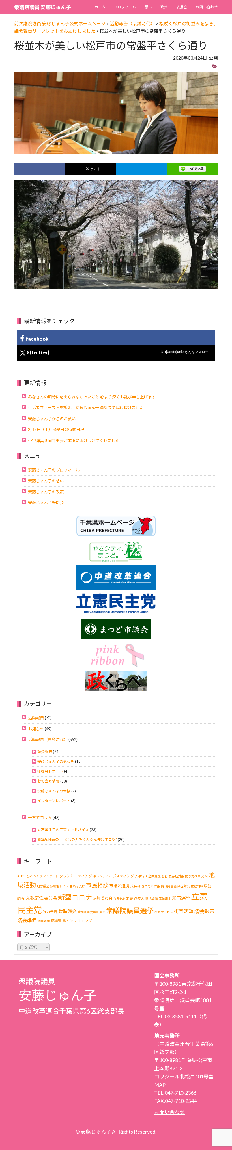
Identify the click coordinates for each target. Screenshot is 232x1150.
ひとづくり (34, 876)
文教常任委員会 (41, 898)
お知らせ (36, 728)
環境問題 (151, 898)
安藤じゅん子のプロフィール (54, 470)
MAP (160, 1085)
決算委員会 (103, 898)
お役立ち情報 (48, 781)
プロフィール (125, 7)
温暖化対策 (121, 898)
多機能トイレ (59, 886)
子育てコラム (40, 817)
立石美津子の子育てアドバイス (63, 829)
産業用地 (165, 898)
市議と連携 (119, 885)
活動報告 (36, 717)
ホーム (100, 7)
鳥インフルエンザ (77, 921)
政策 (164, 7)
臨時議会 (67, 911)
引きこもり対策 (149, 886)
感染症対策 (182, 886)
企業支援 (154, 876)
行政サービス (163, 912)
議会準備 (26, 920)
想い (148, 7)
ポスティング (123, 876)
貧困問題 (43, 921)
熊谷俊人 (137, 898)
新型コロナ (75, 897)
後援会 (181, 7)
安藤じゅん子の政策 (46, 491)
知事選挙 (181, 898)
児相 (204, 876)
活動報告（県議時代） (48, 739)
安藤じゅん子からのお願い (52, 418)
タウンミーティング (75, 876)
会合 (165, 876)
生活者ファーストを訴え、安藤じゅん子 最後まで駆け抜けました (85, 407)
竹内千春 (50, 912)
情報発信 (167, 886)
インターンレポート (53, 800)
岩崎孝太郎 (77, 886)
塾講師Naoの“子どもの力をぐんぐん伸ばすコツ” (77, 839)
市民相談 (97, 885)
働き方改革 (193, 876)
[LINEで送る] (192, 169)
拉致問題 (197, 886)
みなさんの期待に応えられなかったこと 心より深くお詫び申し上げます (92, 396)
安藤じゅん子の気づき (55, 761)
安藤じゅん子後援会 (46, 502)
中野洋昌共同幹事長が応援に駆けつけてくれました (73, 440)
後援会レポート (50, 771)
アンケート (51, 876)
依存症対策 (176, 876)
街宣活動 (183, 911)
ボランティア (102, 876)
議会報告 (44, 751)
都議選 (56, 921)
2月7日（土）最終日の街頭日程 (56, 429)
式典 (134, 886)
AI (18, 876)
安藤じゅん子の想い (46, 480)
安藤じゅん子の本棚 (53, 791)
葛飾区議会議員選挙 (91, 912)
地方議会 (43, 886)
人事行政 (141, 876)
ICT (23, 876)
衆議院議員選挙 (130, 910)
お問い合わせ (207, 7)
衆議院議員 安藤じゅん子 (42, 7)
